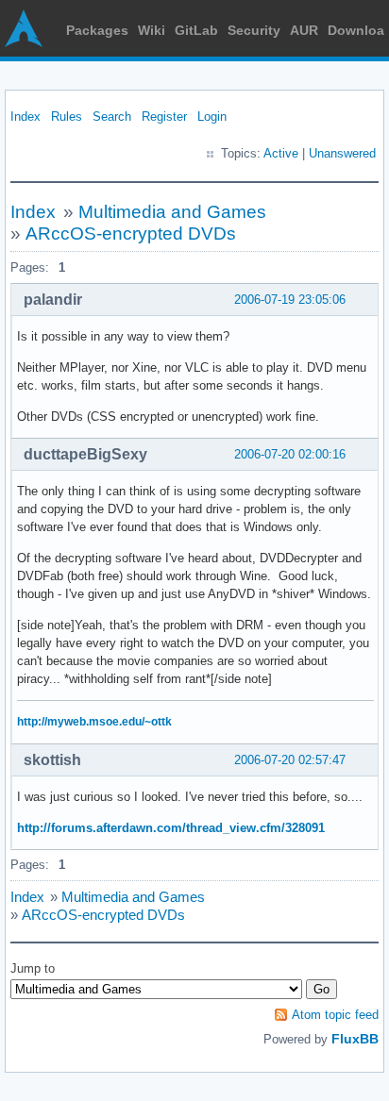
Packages (97, 30)
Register (164, 116)
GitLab (196, 30)
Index (25, 116)
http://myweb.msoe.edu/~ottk (94, 721)
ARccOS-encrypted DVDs (130, 233)
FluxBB (355, 1038)
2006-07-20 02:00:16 (290, 454)
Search (112, 116)
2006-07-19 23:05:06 (290, 299)
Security (254, 30)
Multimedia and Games (172, 212)
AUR (304, 30)
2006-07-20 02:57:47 (290, 760)
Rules (66, 116)
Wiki (151, 30)
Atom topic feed (335, 1015)
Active (280, 153)
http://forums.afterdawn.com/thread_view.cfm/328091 (171, 828)
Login (212, 116)
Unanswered (342, 153)
